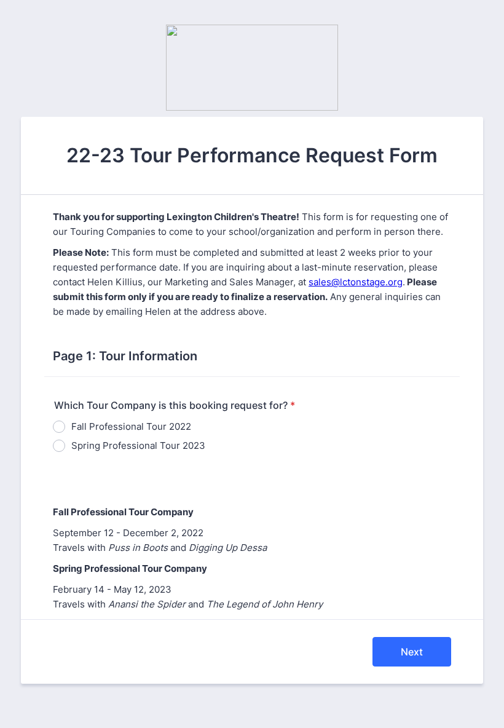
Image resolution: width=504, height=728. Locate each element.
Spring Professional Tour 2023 (138, 445)
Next (412, 652)
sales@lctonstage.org (356, 282)
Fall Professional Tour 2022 (131, 426)
